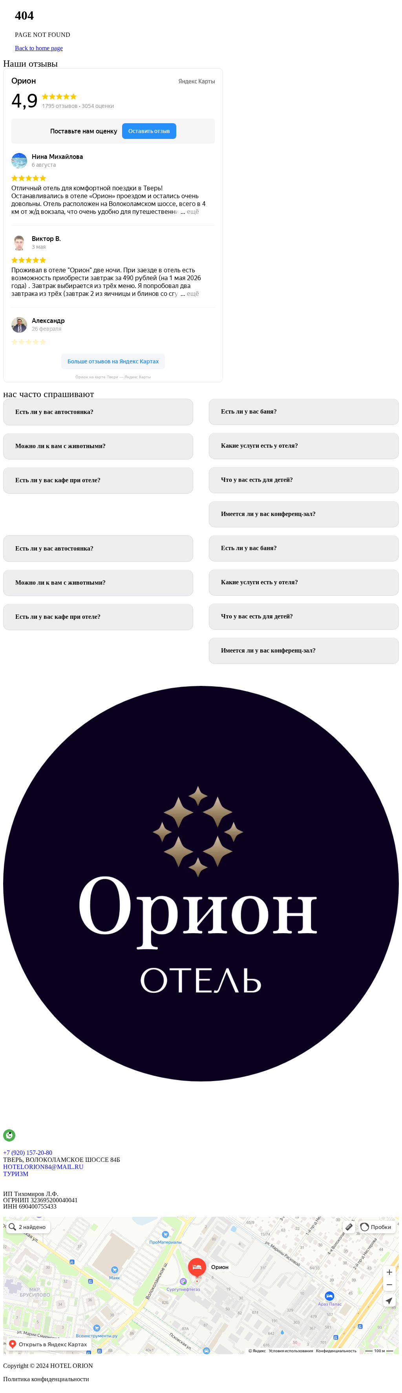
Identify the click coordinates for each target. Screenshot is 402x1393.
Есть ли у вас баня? (249, 411)
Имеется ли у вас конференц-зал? (268, 514)
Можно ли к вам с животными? (60, 446)
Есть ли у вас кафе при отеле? (57, 480)
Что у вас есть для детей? (257, 479)
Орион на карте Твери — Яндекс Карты (113, 377)
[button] (98, 412)
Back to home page (39, 48)
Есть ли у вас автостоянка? (54, 411)
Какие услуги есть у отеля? (259, 445)
